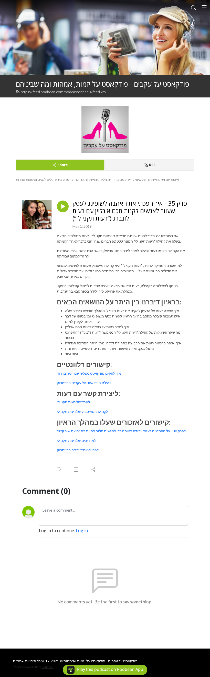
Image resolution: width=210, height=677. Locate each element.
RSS (152, 164)
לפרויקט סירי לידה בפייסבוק (78, 450)
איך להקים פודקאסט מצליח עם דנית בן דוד (89, 373)
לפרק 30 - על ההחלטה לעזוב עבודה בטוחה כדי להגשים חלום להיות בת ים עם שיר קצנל (121, 431)
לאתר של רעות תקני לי (73, 402)
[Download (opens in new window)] (76, 469)
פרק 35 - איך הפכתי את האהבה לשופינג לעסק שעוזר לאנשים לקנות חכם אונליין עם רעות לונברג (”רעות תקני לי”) (129, 211)
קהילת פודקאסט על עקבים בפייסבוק (84, 383)
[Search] (193, 7)
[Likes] (59, 469)
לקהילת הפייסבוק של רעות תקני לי (82, 411)
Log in (82, 530)
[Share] (94, 469)
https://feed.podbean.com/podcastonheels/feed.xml (64, 91)
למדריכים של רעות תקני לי (76, 440)
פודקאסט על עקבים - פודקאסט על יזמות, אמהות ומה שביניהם (102, 84)
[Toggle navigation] (204, 7)
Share (62, 164)
